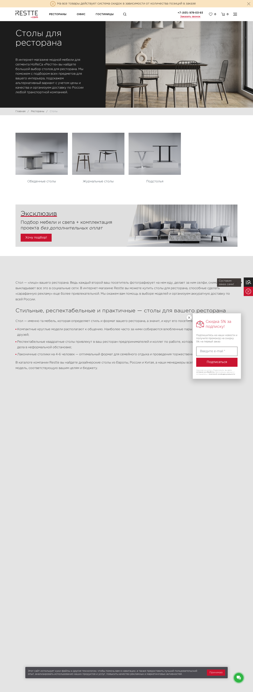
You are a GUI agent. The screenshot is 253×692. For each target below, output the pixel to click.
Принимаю (216, 673)
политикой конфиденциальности (222, 374)
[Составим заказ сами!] (248, 282)
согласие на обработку (205, 372)
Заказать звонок (190, 17)
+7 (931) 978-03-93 (190, 13)
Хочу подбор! (36, 237)
